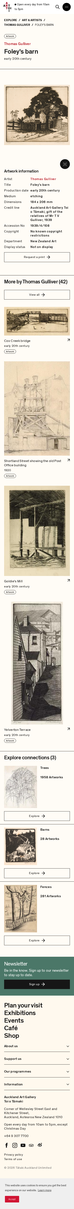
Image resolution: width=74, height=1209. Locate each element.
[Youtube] (23, 1145)
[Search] (57, 7)
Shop (11, 1035)
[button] (37, 330)
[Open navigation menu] (66, 7)
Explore (34, 816)
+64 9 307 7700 (16, 1136)
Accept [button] (12, 1199)
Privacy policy (13, 1154)
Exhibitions (20, 1012)
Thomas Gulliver (17, 44)
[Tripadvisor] (31, 1145)
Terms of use (13, 1159)
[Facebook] (6, 1145)
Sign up (34, 984)
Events (14, 1020)
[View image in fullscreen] (65, 164)
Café (10, 1028)
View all (34, 295)
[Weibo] (39, 1145)
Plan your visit (23, 1005)
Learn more (44, 1190)
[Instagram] (14, 1145)
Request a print (34, 257)
